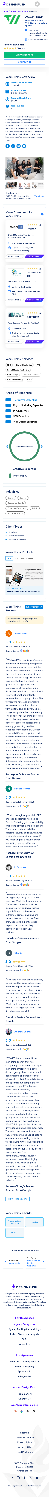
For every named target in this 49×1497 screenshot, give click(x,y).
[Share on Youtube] (24, 146)
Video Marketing (15, 379)
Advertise (24, 1344)
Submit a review (32, 607)
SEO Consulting (24, 558)
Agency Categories (24, 1324)
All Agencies (24, 1376)
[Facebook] (24, 1477)
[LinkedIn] (12, 1477)
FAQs (24, 1339)
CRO (29, 379)
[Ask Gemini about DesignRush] (21, 1411)
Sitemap (24, 1432)
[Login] (37, 4)
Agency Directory (18, 11)
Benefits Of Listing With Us (24, 1361)
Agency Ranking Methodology (24, 1329)
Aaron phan (20, 633)
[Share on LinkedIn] (13, 146)
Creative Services (31, 374)
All (9, 558)
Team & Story (24, 1393)
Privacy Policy (24, 1442)
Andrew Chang (22, 1031)
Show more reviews (17, 1199)
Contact (23, 62)
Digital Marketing (24, 365)
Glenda (18, 952)
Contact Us (24, 1398)
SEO (9, 365)
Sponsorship (24, 1371)
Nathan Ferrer (22, 788)
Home (6, 11)
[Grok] (33, 1411)
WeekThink (34, 17)
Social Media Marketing (18, 370)
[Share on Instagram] (18, 146)
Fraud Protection (24, 1452)
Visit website (23, 55)
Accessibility (24, 1447)
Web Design (12, 374)
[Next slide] (42, 446)
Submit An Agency (24, 1366)
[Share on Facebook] (7, 146)
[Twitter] (31, 1477)
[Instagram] (18, 1477)
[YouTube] (37, 1477)
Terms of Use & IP (24, 1437)
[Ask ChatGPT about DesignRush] (28, 1411)
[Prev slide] (7, 446)
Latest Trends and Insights (24, 1334)
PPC (38, 365)
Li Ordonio (20, 867)
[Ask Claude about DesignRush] (15, 1411)
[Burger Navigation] (44, 4)
